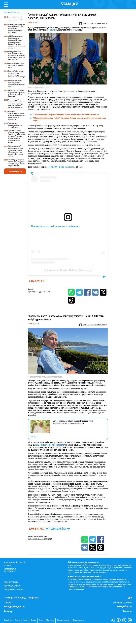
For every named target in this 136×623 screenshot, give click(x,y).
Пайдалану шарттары (13, 589)
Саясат (25, 620)
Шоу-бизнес (36, 281)
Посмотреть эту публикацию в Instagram (55, 226)
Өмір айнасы (8, 620)
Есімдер (8, 611)
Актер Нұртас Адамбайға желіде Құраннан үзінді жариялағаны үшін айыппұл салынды (73, 422)
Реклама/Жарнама (12, 586)
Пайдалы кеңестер (78, 620)
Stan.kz (51, 30)
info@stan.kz (8, 565)
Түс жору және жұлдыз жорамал (21, 597)
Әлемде (33, 620)
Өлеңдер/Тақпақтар (14, 606)
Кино (66, 528)
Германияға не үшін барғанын (60, 167)
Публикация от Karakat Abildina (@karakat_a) (68, 270)
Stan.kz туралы (11, 582)
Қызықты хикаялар (63, 620)
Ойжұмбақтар (124, 606)
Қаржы (17, 620)
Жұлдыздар (54, 528)
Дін (130, 597)
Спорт (41, 620)
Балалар (127, 611)
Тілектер (8, 602)
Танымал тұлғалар (122, 602)
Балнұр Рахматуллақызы (37, 537)
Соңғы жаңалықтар (15, 171)
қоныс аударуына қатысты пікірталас (51, 445)
